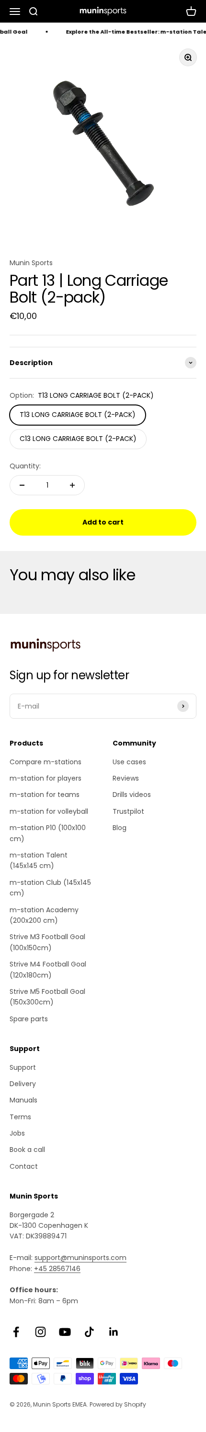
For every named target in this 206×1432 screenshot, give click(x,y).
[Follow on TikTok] (89, 1331)
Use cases (129, 762)
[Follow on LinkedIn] (113, 1331)
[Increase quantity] (72, 485)
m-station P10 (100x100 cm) (48, 833)
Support (23, 1067)
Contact (24, 1166)
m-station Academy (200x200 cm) (44, 915)
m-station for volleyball (49, 811)
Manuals (23, 1100)
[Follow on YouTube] (64, 1331)
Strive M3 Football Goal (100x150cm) (47, 942)
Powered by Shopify (118, 1404)
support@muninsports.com (80, 1257)
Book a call (27, 1149)
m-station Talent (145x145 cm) (39, 860)
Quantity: (25, 466)
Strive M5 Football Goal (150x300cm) (47, 997)
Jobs (17, 1133)
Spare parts (29, 1019)
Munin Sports (31, 263)
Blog (119, 827)
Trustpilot (128, 811)
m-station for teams (45, 794)
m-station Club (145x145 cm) (50, 888)
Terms (20, 1117)
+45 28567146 (57, 1268)
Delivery (23, 1084)
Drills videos (132, 794)
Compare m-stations (45, 762)
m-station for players (45, 778)
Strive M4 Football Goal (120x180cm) (48, 969)
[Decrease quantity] (22, 485)
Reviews (126, 778)
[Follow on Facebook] (16, 1331)
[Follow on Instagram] (40, 1331)
